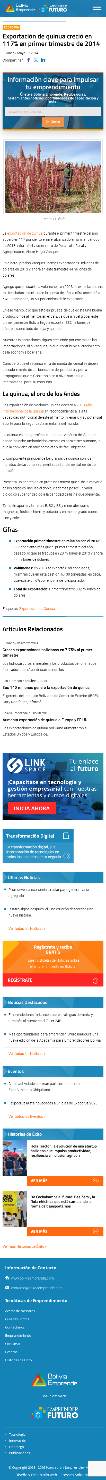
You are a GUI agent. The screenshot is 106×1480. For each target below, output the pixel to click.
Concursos (13, 1343)
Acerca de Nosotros (20, 1310)
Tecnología (17, 1434)
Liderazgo (16, 1446)
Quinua (49, 609)
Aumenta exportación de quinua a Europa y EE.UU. (46, 720)
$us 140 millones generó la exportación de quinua (46, 687)
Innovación (17, 1440)
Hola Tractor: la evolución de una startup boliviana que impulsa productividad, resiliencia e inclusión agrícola (64, 1150)
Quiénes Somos (17, 1319)
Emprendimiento (18, 1335)
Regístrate (20, 979)
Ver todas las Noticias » (27, 929)
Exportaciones (30, 609)
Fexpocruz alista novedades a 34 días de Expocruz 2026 (53, 1103)
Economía (11, 27)
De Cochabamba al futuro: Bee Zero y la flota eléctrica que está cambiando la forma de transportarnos (63, 1201)
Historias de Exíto (18, 1360)
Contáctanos (15, 1327)
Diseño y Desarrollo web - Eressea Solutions (53, 1474)
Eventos (11, 1352)
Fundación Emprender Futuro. (72, 1467)
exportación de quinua (24, 233)
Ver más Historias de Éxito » (25, 1246)
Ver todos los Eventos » (27, 1116)
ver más (39, 1180)
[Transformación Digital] (38, 846)
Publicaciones (19, 1453)
